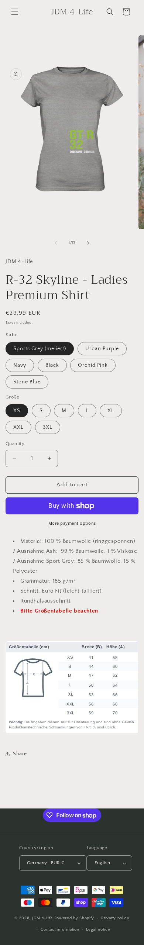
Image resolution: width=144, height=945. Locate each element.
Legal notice (98, 929)
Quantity (15, 443)
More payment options (72, 523)
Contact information (60, 929)
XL (110, 411)
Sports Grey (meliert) (39, 349)
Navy (19, 365)
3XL (47, 427)
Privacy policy (115, 918)
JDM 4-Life (42, 918)
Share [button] (20, 754)
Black (52, 365)
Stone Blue (27, 382)
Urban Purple (102, 349)
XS (16, 411)
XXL (18, 427)
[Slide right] (88, 243)
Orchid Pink (93, 365)
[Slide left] (56, 243)
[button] (15, 12)
